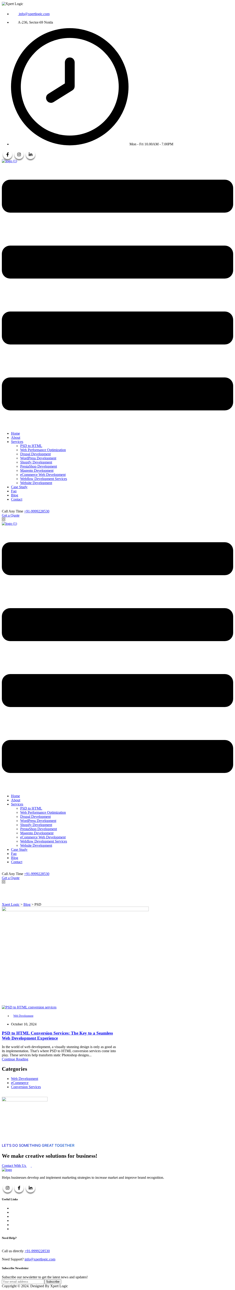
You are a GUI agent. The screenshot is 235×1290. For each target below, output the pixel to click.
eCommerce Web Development (43, 475)
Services (17, 442)
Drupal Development (35, 454)
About (15, 437)
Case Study (19, 487)
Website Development (36, 483)
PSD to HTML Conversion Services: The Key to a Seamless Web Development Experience (57, 1036)
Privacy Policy (21, 1220)
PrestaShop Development (38, 466)
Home (15, 433)
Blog (14, 495)
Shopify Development (36, 462)
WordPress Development (38, 458)
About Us (18, 1208)
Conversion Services (26, 1087)
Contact (16, 499)
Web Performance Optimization (43, 450)
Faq (14, 491)
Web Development (23, 1015)
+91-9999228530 (36, 511)
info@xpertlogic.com (40, 1259)
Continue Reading (15, 1059)
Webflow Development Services (43, 479)
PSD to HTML (31, 446)
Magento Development (36, 470)
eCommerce (19, 1083)
